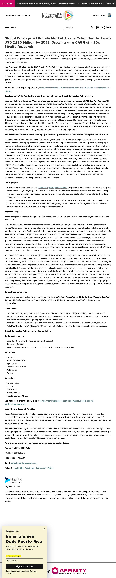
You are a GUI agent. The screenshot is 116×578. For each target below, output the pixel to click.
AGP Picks (7, 3)
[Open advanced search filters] (97, 27)
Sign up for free (24, 566)
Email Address (13, 556)
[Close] (44, 529)
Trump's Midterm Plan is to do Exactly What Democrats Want (42, 3)
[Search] (92, 27)
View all (110, 3)
